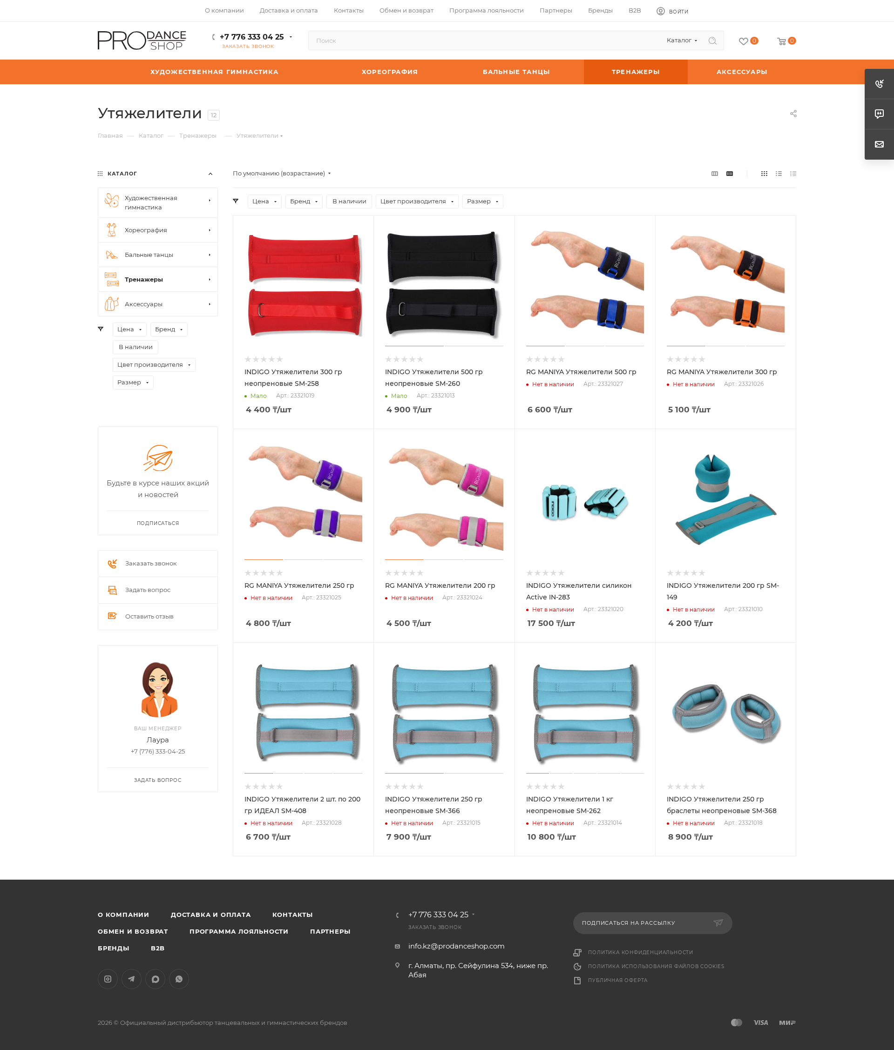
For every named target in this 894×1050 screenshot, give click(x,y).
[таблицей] (793, 173)
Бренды (113, 948)
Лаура (158, 739)
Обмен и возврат (133, 931)
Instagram (108, 979)
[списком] (778, 173)
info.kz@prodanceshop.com (456, 946)
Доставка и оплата (211, 914)
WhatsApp (179, 979)
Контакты (292, 914)
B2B (158, 948)
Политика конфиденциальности (640, 952)
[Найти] (712, 40)
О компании (123, 914)
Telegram (132, 979)
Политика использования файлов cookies (656, 966)
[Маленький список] (714, 173)
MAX (155, 979)
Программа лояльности (239, 931)
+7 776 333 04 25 (252, 37)
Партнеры (330, 931)
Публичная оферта (618, 980)
